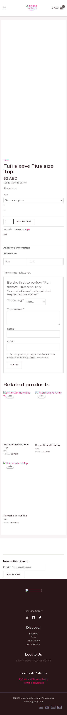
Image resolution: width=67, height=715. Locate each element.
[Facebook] (33, 617)
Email (11, 341)
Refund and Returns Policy (33, 679)
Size (5, 194)
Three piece (33, 640)
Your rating (15, 300)
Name (11, 328)
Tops (5, 160)
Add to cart (24, 221)
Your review (15, 309)
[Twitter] (40, 617)
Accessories (33, 644)
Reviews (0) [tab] (10, 253)
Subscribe (13, 574)
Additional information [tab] (16, 247)
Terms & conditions (33, 682)
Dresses (33, 633)
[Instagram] (27, 617)
